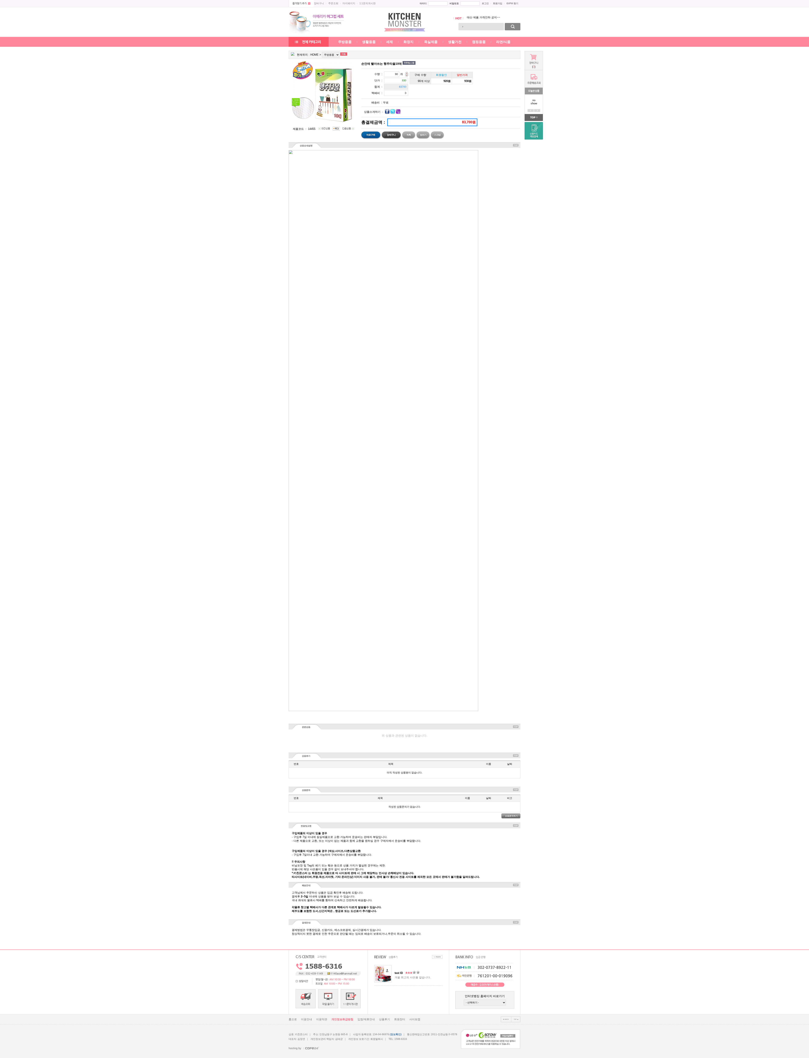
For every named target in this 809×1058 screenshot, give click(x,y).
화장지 (408, 42)
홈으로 (293, 1019)
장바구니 (319, 3)
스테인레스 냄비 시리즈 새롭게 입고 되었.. (493, 18)
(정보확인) (396, 1034)
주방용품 (345, 42)
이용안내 (306, 1019)
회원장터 (399, 1019)
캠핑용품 (479, 42)
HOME (314, 54)
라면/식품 (503, 42)
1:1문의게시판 (367, 3)
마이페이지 (349, 3)
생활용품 (369, 42)
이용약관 (321, 1019)
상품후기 (384, 1019)
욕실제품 (431, 42)
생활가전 (455, 42)
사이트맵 (414, 1019)
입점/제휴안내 (366, 1019)
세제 (389, 42)
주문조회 (333, 3)
